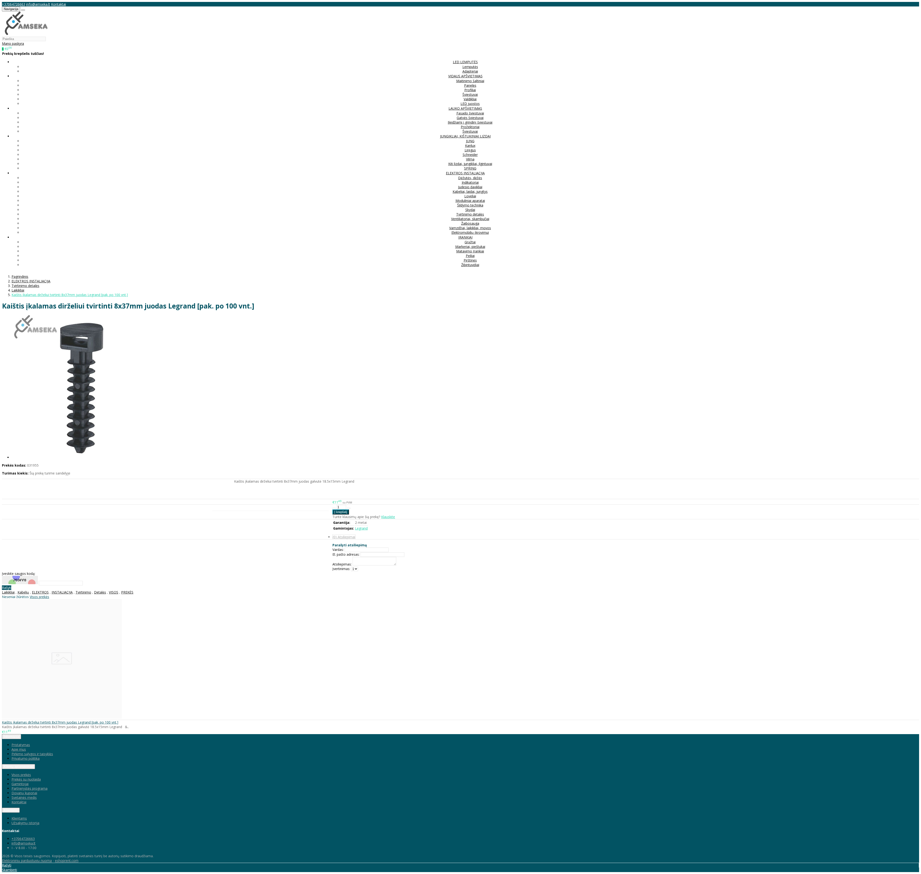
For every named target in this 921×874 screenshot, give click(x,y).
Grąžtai (470, 242)
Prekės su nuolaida (26, 779)
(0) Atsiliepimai (344, 537)
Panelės (470, 85)
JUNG (470, 141)
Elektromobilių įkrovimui (470, 232)
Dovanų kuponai (24, 793)
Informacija (11, 736)
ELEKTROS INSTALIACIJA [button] (465, 173)
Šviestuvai (470, 94)
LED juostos (470, 103)
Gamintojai (20, 784)
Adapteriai (470, 71)
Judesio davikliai (470, 187)
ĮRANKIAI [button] (465, 237)
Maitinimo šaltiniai (470, 81)
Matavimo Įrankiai (470, 251)
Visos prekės (39, 596)
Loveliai (470, 196)
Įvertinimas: (341, 568)
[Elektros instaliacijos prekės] (26, 34)
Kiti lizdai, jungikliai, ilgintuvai (470, 163)
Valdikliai (470, 99)
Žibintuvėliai (470, 265)
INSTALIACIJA (62, 592)
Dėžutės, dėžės (470, 178)
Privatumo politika (26, 758)
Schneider (470, 154)
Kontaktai (58, 4)
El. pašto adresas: (346, 554)
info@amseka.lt (38, 4)
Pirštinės (470, 260)
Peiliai (470, 255)
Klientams (11, 810)
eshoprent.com (66, 860)
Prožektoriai (470, 127)
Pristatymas (21, 745)
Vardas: (338, 549)
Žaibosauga (470, 223)
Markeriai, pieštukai (470, 246)
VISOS (113, 592)
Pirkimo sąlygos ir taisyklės (32, 754)
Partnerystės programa (29, 788)
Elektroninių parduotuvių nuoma (27, 860)
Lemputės (470, 66)
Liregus (470, 150)
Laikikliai (8, 592)
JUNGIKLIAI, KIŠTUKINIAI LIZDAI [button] (465, 136)
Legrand (361, 528)
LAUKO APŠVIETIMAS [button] (465, 108)
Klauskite (388, 516)
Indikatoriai (470, 182)
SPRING (470, 168)
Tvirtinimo (83, 592)
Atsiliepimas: (342, 564)
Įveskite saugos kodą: (18, 573)
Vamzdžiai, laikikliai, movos (470, 228)
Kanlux (470, 145)
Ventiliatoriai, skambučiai (470, 219)
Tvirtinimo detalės (470, 214)
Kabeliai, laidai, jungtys (470, 191)
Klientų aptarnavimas (18, 766)
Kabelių (23, 592)
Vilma (470, 159)
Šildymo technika (470, 205)
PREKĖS (127, 592)
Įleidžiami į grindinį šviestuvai (470, 122)
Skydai (470, 209)
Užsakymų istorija (25, 823)
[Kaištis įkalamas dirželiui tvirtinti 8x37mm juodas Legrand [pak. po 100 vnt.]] (62, 717)
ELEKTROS (40, 592)
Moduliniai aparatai (470, 200)
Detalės (100, 592)
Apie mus (19, 749)
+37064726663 (13, 4)
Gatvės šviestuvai (470, 117)
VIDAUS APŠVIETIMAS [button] (465, 76)
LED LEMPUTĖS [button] (465, 62)
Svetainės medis (24, 797)
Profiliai (470, 90)
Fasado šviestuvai (470, 113)
